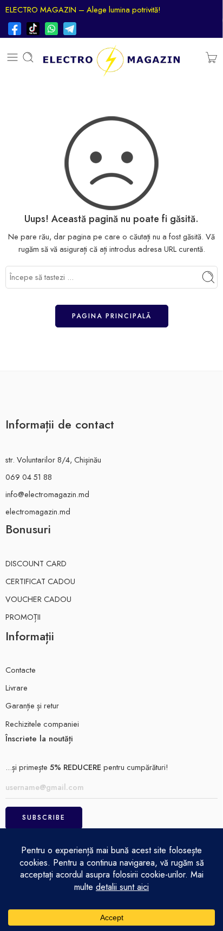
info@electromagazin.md (47, 494)
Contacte (20, 669)
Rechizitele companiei (42, 723)
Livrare (16, 687)
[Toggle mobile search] (28, 57)
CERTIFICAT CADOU (40, 581)
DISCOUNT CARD (36, 563)
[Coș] (211, 57)
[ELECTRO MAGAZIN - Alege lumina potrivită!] (111, 57)
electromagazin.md (37, 511)
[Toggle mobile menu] (12, 57)
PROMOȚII (23, 616)
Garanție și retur (32, 705)
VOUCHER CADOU (38, 599)
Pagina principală (112, 316)
